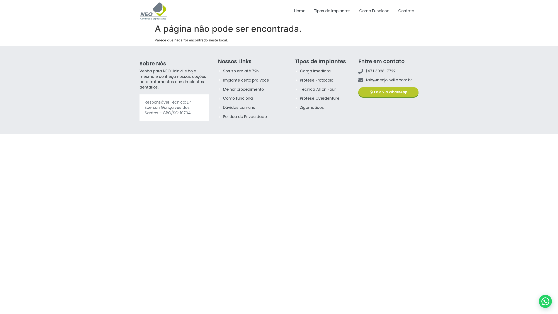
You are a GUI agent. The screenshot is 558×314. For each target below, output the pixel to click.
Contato (406, 11)
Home (299, 11)
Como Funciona (374, 11)
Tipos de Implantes (332, 11)
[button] (545, 301)
